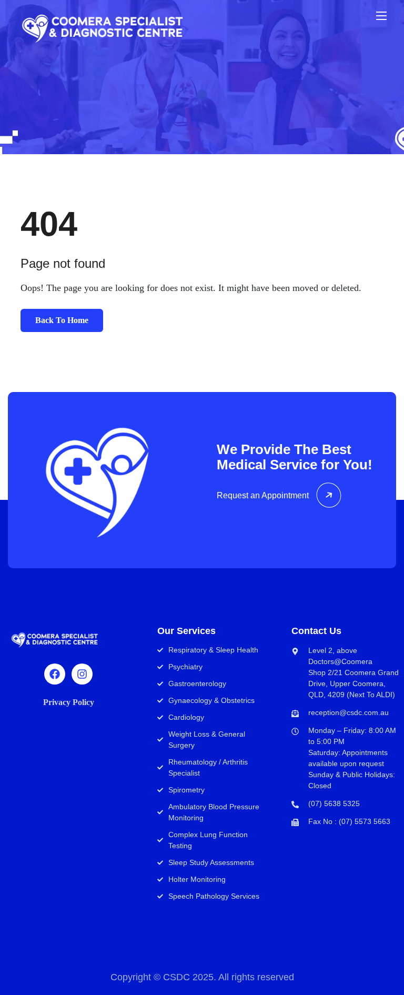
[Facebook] (54, 674)
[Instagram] (82, 674)
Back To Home (61, 320)
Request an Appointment (263, 495)
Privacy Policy (68, 702)
